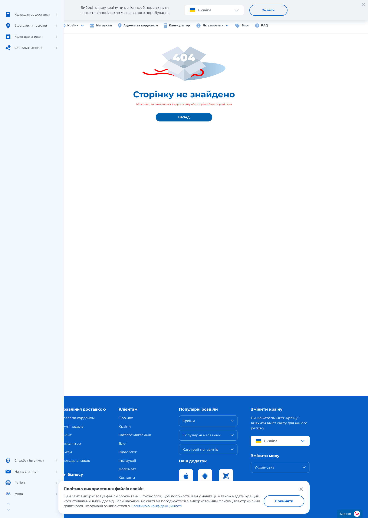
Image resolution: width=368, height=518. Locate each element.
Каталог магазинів (135, 435)
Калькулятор (179, 25)
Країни (73, 25)
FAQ (264, 25)
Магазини (104, 25)
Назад (184, 117)
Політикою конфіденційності (156, 506)
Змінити (268, 10)
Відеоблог (128, 452)
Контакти (127, 478)
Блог (245, 25)
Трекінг (65, 435)
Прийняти (284, 501)
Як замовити (213, 25)
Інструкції (127, 461)
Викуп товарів (70, 426)
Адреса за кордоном (140, 25)
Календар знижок (74, 461)
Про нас (126, 418)
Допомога (128, 469)
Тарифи (65, 452)
